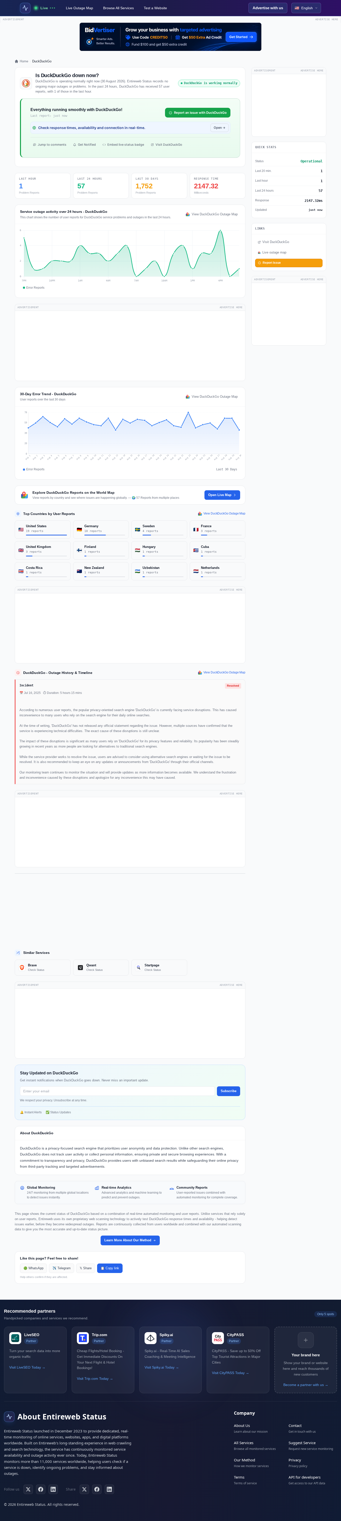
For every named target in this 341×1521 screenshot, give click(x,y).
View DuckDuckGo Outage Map (215, 214)
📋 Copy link (110, 1268)
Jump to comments (52, 144)
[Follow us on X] (28, 1489)
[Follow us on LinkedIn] (53, 1489)
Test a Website (155, 8)
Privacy (295, 1459)
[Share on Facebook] (97, 1489)
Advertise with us (268, 8)
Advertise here (326, 19)
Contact (295, 1425)
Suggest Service (302, 1442)
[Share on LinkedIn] (109, 1489)
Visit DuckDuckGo (169, 144)
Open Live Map (219, 495)
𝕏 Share (86, 1268)
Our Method (244, 1459)
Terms (239, 1477)
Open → (219, 127)
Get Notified (87, 144)
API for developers (305, 1477)
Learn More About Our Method (127, 1240)
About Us (242, 1425)
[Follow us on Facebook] (40, 1489)
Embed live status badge (125, 144)
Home (24, 61)
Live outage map (274, 252)
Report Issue (272, 262)
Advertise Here (231, 307)
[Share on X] (84, 1489)
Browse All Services (118, 8)
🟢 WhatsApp (33, 1268)
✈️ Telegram (61, 1268)
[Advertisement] (130, 346)
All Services (243, 1442)
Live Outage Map (79, 8)
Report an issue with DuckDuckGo (200, 113)
